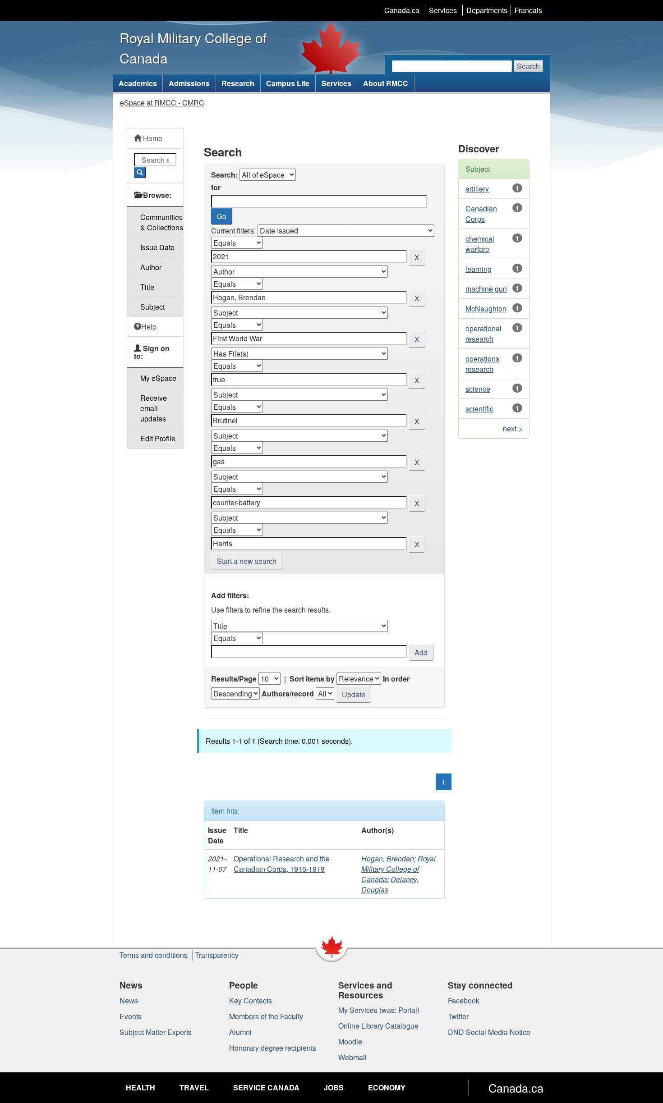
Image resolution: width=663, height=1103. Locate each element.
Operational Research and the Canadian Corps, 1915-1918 (282, 863)
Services (443, 10)
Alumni (240, 1032)
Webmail (352, 1057)
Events (131, 1016)
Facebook (463, 1000)
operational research (483, 333)
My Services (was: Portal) (378, 1010)
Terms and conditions (154, 955)
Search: (224, 174)
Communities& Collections (161, 222)
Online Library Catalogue (378, 1026)
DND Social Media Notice (489, 1032)
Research (237, 83)
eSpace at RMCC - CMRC (162, 102)
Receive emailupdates (153, 408)
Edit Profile (157, 438)
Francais (528, 10)
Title (147, 287)
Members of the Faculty (266, 1016)
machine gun (486, 289)
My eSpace (158, 378)
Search (528, 66)
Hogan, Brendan (387, 858)
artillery (477, 188)
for (216, 187)
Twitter (458, 1016)
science (477, 389)
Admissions (189, 83)
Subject (152, 307)
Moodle (350, 1041)
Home (151, 138)
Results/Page (234, 678)
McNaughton (485, 308)
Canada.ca (401, 10)
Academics (138, 83)
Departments (486, 10)
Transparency (217, 955)
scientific (479, 408)
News (129, 1000)
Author (150, 267)
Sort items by (312, 678)
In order (396, 678)
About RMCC (385, 83)
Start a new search (246, 561)
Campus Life (287, 83)
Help (149, 326)
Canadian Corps (481, 213)
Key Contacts (250, 1000)
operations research (482, 363)
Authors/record (288, 693)
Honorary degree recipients (272, 1048)
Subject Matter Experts (156, 1032)
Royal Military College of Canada (398, 868)
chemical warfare (479, 243)
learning (478, 269)
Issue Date (157, 247)
